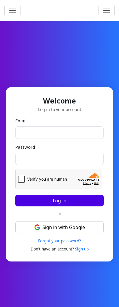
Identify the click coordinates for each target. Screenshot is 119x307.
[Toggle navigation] (106, 10)
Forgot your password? (59, 241)
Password (25, 147)
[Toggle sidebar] (12, 10)
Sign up (82, 249)
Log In (59, 200)
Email (21, 120)
